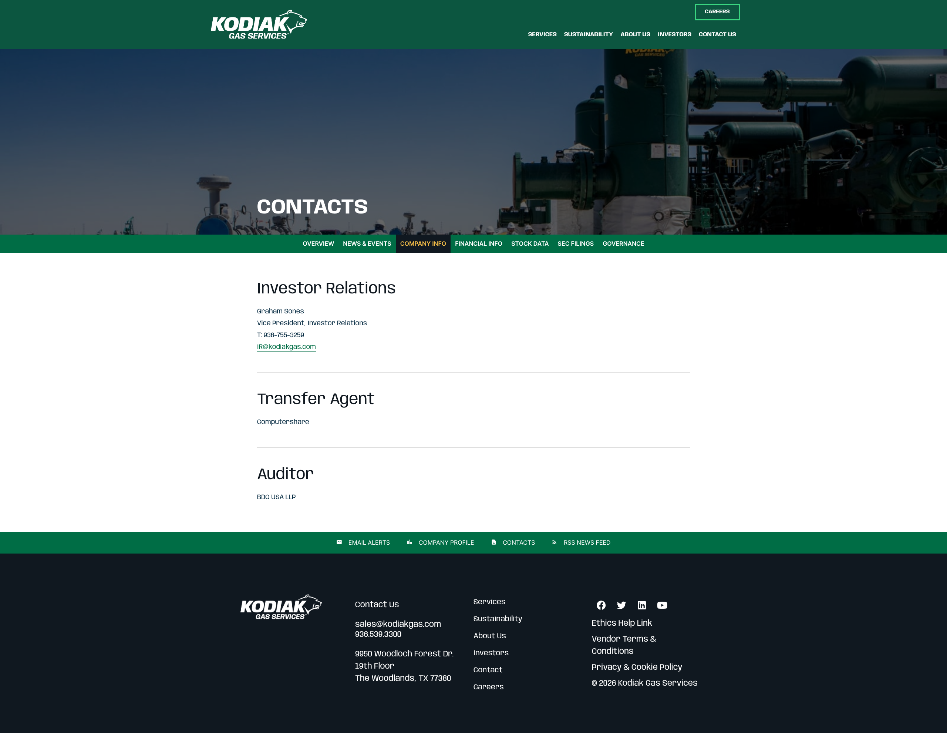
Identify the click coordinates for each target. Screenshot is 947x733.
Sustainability (498, 619)
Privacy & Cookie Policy (637, 668)
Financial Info (478, 243)
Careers (489, 687)
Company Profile (445, 542)
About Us (490, 636)
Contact (488, 670)
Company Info (423, 243)
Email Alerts (368, 542)
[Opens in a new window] (601, 605)
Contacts (518, 542)
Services (490, 602)
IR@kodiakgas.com (286, 347)
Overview (318, 243)
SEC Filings (576, 243)
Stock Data (530, 243)
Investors (491, 653)
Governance (623, 243)
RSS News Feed (586, 542)
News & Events (367, 243)
